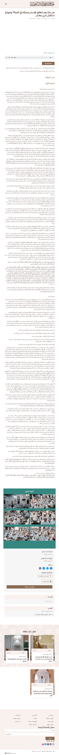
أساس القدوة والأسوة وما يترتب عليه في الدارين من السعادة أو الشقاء (43, 659)
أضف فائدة (46, 581)
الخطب (38, 18)
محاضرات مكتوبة (33, 724)
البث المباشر (17, 721)
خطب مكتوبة (50, 724)
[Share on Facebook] (51, 568)
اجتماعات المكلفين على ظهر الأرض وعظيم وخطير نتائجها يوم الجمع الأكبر (42, 693)
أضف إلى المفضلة (44, 576)
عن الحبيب (50, 715)
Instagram (43, 744)
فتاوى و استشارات (32, 721)
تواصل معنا (50, 721)
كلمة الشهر (34, 715)
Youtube (51, 744)
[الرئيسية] (42, 4)
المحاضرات (17, 715)
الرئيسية (53, 18)
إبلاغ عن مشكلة (29, 587)
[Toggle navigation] (6, 4)
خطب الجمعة (32, 18)
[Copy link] (40, 568)
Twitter (53, 744)
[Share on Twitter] (47, 568)
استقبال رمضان (48, 601)
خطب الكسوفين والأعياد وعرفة (44, 614)
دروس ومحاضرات (46, 18)
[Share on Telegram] (44, 568)
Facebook (48, 744)
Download (48, 63)
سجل (50, 738)
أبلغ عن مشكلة (49, 718)
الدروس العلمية (16, 718)
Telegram (45, 744)
